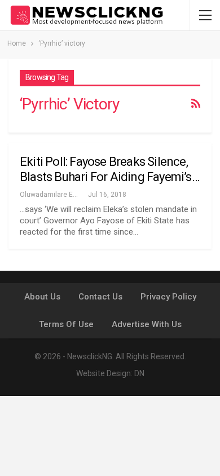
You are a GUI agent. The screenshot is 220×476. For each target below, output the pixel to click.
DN (139, 373)
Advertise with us (147, 324)
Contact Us (100, 297)
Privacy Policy (168, 297)
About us (42, 297)
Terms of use (66, 324)
